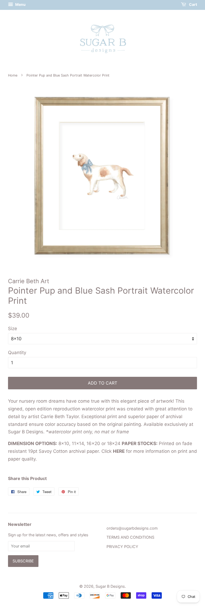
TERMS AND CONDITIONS (130, 537)
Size (12, 328)
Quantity (17, 352)
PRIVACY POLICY (122, 546)
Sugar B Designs (110, 586)
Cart (192, 4)
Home (12, 75)
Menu (20, 4)
